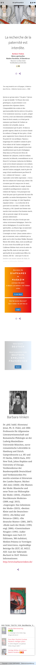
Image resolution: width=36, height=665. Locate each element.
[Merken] (16, 74)
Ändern (18, 367)
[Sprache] (32, 2)
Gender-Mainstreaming (15, 628)
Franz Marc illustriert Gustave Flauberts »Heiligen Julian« (17, 640)
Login (18, 310)
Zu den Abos (18, 294)
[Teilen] (19, 74)
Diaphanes (18, 2)
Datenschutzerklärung (27, 663)
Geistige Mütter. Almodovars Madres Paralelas (17, 651)
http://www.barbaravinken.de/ (17, 562)
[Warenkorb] (34, 2)
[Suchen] (3, 2)
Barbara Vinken (18, 54)
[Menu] (1, 2)
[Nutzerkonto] (30, 2)
